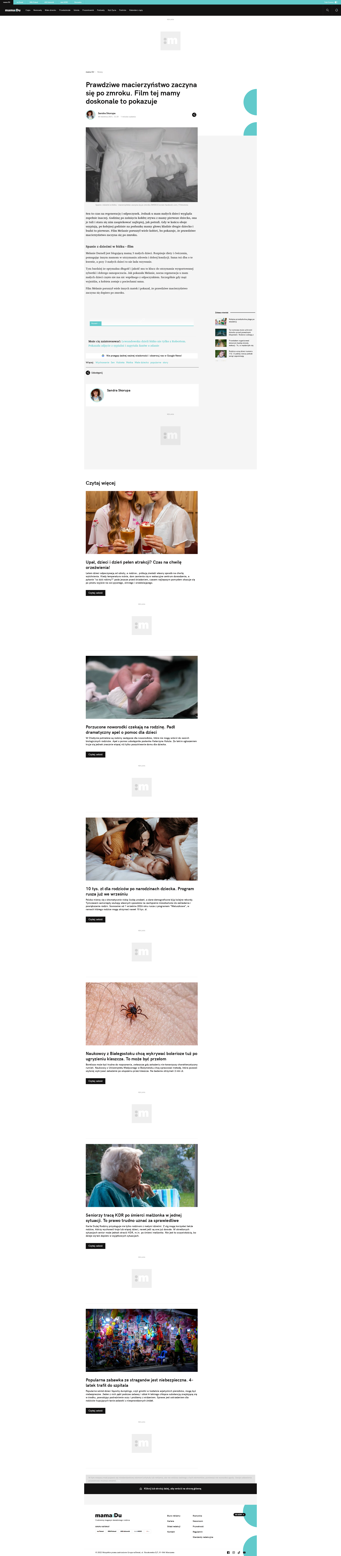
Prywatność (198, 1526)
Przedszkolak (64, 10)
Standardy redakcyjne (203, 1537)
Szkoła (76, 10)
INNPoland (34, 2)
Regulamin (198, 1531)
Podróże (122, 10)
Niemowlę (37, 10)
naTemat (20, 2)
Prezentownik (88, 10)
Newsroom (198, 1521)
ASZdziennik (49, 2)
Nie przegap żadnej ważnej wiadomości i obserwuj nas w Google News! (144, 355)
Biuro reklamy (173, 1515)
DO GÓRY (238, 1515)
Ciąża (28, 10)
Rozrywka (77, 2)
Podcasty (101, 10)
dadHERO (64, 2)
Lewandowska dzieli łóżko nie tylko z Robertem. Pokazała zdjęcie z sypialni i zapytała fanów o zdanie (137, 343)
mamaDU (6, 2)
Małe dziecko (50, 10)
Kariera (170, 1521)
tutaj (118, 1480)
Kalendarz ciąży (136, 10)
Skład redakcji (173, 1526)
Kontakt (171, 1531)
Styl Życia (112, 10)
